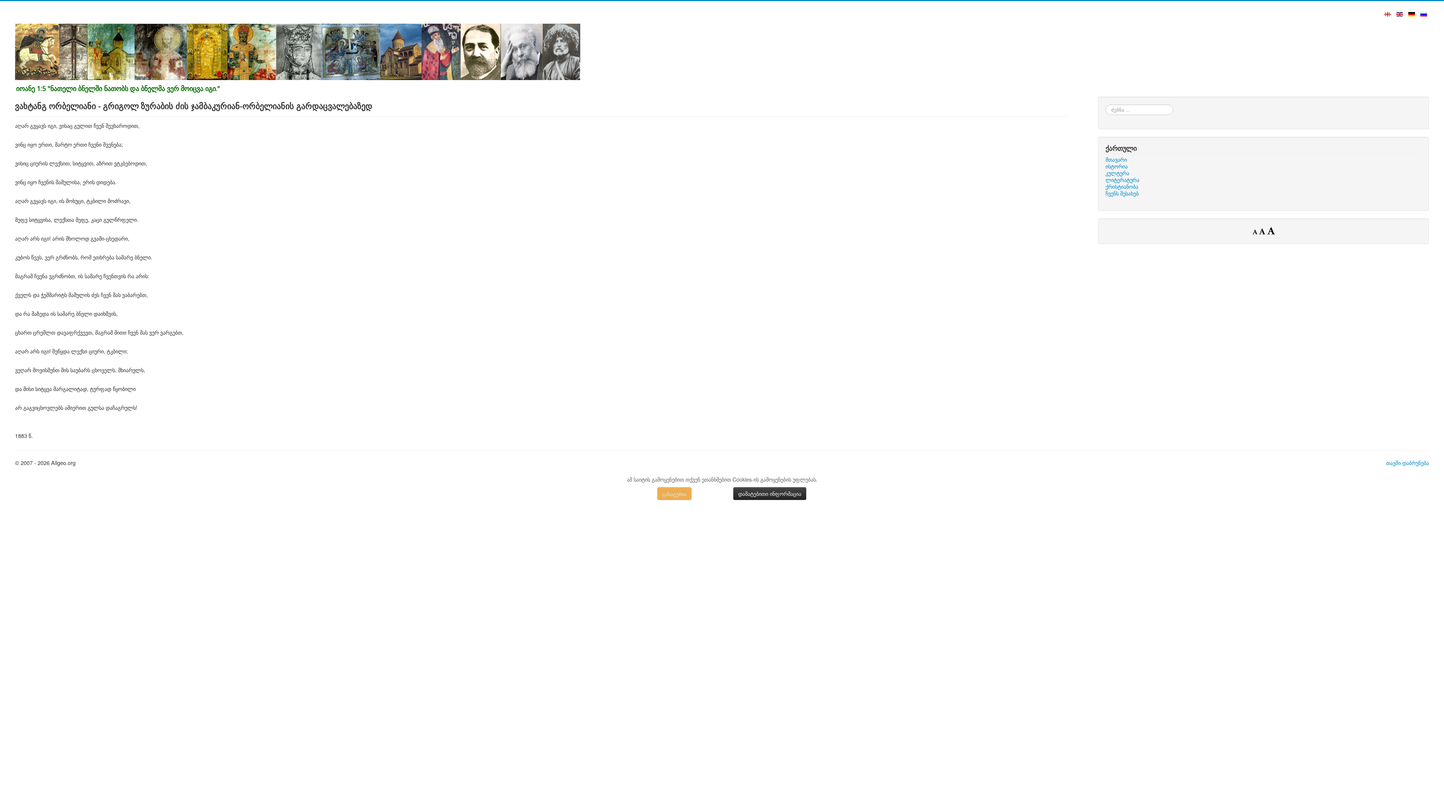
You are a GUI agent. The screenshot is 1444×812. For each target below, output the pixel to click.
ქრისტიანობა (1122, 186)
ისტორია (1117, 166)
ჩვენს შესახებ (1122, 193)
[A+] (1271, 230)
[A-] (1256, 231)
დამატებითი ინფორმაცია (769, 493)
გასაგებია (674, 493)
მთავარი (1116, 159)
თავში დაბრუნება (1407, 463)
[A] (1263, 231)
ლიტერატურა (1122, 179)
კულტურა (1117, 173)
